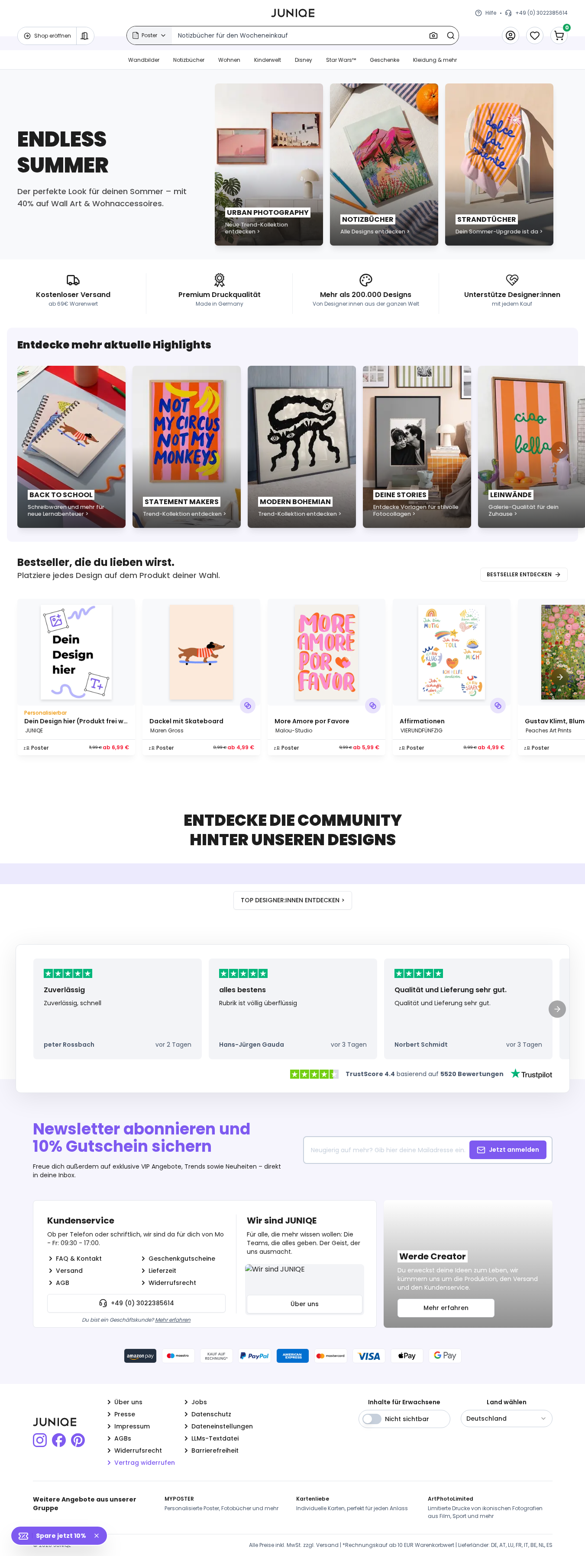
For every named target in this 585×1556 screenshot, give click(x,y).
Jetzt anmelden (514, 1149)
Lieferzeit (162, 1270)
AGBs (122, 1438)
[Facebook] (59, 1440)
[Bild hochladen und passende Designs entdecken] (433, 35)
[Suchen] (451, 35)
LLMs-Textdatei (215, 1438)
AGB (62, 1282)
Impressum (132, 1426)
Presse (124, 1414)
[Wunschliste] (534, 35)
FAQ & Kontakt (79, 1258)
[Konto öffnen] (510, 35)
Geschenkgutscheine (182, 1258)
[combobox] (507, 1418)
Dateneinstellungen (222, 1426)
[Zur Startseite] (292, 13)
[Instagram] (40, 1440)
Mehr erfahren (173, 1319)
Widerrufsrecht (172, 1282)
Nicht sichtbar (407, 1419)
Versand (69, 1270)
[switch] (371, 1419)
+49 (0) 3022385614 (142, 1303)
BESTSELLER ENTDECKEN (519, 574)
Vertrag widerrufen (144, 1462)
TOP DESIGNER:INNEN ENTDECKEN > (293, 900)
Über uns (305, 1304)
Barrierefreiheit (215, 1450)
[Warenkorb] (559, 35)
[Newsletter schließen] (100, 1536)
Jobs (199, 1402)
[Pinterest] (78, 1440)
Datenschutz (211, 1414)
